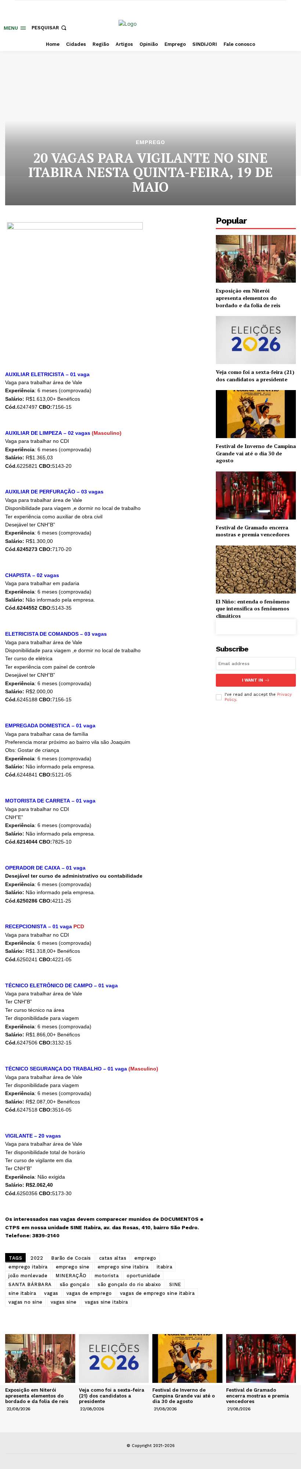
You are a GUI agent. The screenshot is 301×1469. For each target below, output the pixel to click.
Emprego (150, 142)
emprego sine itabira (123, 1267)
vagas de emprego (89, 1293)
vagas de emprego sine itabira (157, 1293)
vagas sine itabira (106, 1302)
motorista (107, 1275)
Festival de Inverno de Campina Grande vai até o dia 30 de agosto (256, 453)
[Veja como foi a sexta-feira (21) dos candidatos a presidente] (256, 340)
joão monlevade (27, 1275)
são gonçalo (75, 1284)
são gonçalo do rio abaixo (129, 1284)
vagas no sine (25, 1302)
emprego (145, 1258)
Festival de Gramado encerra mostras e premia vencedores (253, 531)
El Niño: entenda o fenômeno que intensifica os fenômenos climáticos (253, 608)
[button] (50, 28)
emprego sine (73, 1267)
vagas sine (64, 1302)
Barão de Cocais (71, 1258)
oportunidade (143, 1275)
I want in (252, 680)
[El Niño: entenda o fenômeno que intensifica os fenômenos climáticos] (256, 570)
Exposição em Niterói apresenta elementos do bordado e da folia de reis (248, 297)
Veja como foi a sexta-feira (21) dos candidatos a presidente (255, 375)
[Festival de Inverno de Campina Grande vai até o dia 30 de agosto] (256, 414)
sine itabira (22, 1293)
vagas (51, 1293)
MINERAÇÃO (71, 1275)
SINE (175, 1284)
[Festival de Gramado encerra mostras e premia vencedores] (256, 495)
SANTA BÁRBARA (30, 1284)
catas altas (113, 1258)
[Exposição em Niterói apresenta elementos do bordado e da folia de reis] (256, 259)
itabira (165, 1267)
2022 (36, 1258)
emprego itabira (28, 1267)
